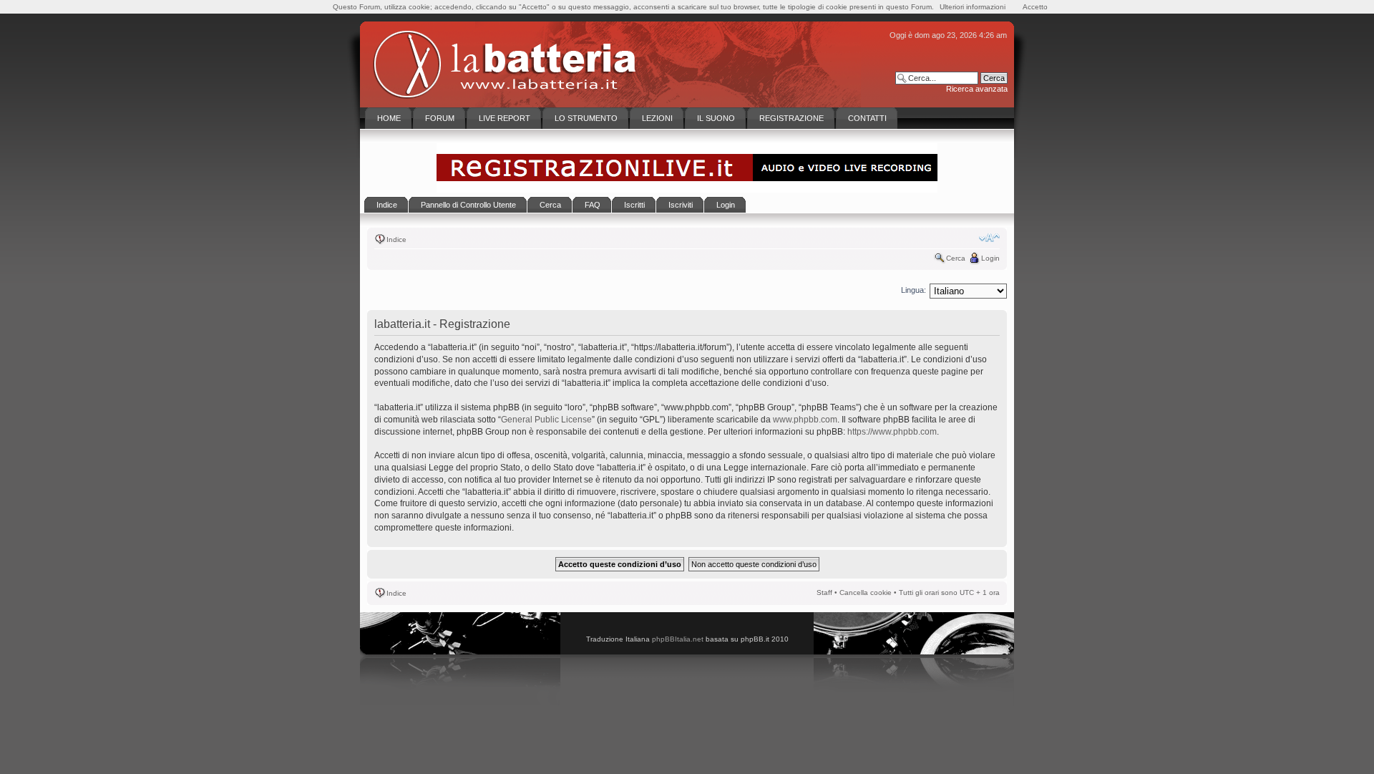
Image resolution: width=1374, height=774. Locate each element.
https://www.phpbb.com (892, 432)
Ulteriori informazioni (972, 7)
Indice (396, 239)
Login (990, 258)
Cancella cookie (865, 592)
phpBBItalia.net (677, 639)
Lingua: (913, 290)
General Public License (546, 420)
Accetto (1035, 7)
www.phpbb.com (805, 420)
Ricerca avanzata (977, 88)
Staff (824, 592)
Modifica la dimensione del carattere (989, 237)
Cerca (955, 258)
